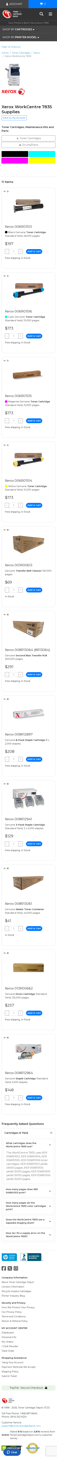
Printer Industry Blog (13, 1295)
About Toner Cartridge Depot (18, 1282)
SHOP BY (17, 29)
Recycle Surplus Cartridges (16, 1291)
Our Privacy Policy (12, 1312)
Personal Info (9, 1337)
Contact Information (13, 1286)
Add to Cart (34, 251)
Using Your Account (12, 1362)
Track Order (8, 1350)
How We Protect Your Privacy (18, 1307)
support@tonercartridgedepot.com (21, 1425)
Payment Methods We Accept (19, 1367)
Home (5, 52)
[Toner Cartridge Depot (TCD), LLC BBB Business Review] (31, 1256)
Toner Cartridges (21, 52)
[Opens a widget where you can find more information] (12, 1452)
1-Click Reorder (10, 1346)
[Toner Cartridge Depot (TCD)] (12, 14)
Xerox (37, 52)
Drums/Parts (29, 144)
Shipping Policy (10, 1371)
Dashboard (8, 1332)
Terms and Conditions (13, 1316)
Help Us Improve (11, 46)
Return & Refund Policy (15, 1321)
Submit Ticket (9, 1376)
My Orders (7, 1341)
